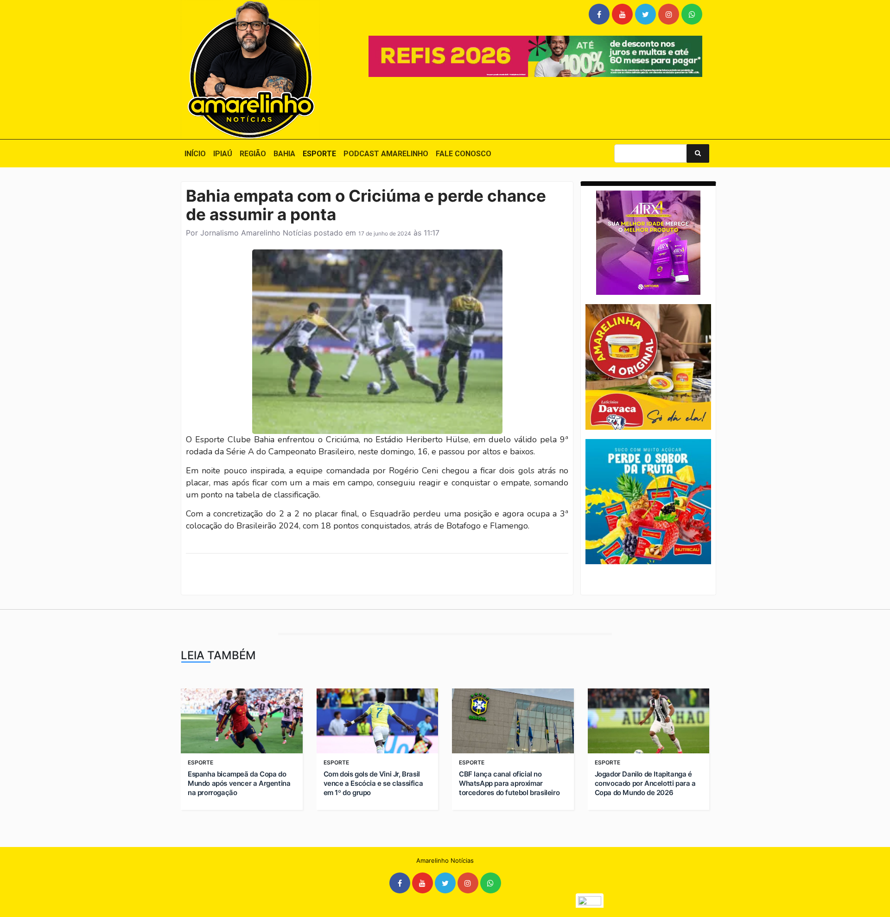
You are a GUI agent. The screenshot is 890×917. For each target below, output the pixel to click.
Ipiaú (222, 153)
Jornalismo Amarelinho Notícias (256, 232)
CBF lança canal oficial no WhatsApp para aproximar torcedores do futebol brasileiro (509, 783)
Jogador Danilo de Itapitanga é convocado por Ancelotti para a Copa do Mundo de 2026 (645, 783)
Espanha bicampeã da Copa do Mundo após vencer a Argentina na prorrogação (239, 783)
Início (195, 153)
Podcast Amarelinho (385, 153)
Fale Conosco (463, 153)
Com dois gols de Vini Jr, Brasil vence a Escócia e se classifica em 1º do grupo (373, 783)
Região (253, 153)
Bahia (284, 153)
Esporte (319, 153)
